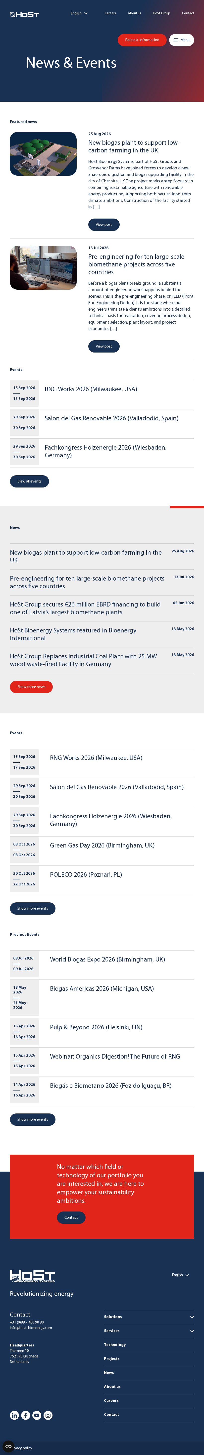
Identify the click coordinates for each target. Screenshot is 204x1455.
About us (134, 13)
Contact (188, 13)
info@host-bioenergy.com (31, 1328)
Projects (112, 1359)
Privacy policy (21, 1448)
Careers (110, 13)
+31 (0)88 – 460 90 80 (27, 1323)
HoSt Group (161, 13)
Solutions (113, 1317)
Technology (115, 1345)
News (109, 1373)
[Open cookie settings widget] (8, 1447)
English (76, 13)
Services (112, 1331)
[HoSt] (24, 14)
